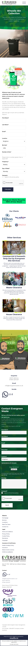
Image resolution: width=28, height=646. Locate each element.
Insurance (5, 547)
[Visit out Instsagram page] (10, 394)
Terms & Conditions (7, 531)
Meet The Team (6, 524)
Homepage (5, 518)
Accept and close (14, 644)
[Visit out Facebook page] (12, 394)
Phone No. (4, 449)
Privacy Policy (6, 534)
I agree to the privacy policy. (11, 177)
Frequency (5, 161)
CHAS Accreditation (7, 552)
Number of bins (6, 152)
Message (3, 478)
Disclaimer (5, 538)
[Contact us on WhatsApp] (5, 394)
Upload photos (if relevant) (8, 463)
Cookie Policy (6, 536)
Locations (5, 522)
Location (4, 138)
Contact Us (5, 526)
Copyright (5, 540)
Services (4, 520)
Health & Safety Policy (8, 545)
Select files (14, 469)
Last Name (5, 124)
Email (4, 131)
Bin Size (4, 145)
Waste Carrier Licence (8, 549)
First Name (5, 118)
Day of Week (6, 168)
